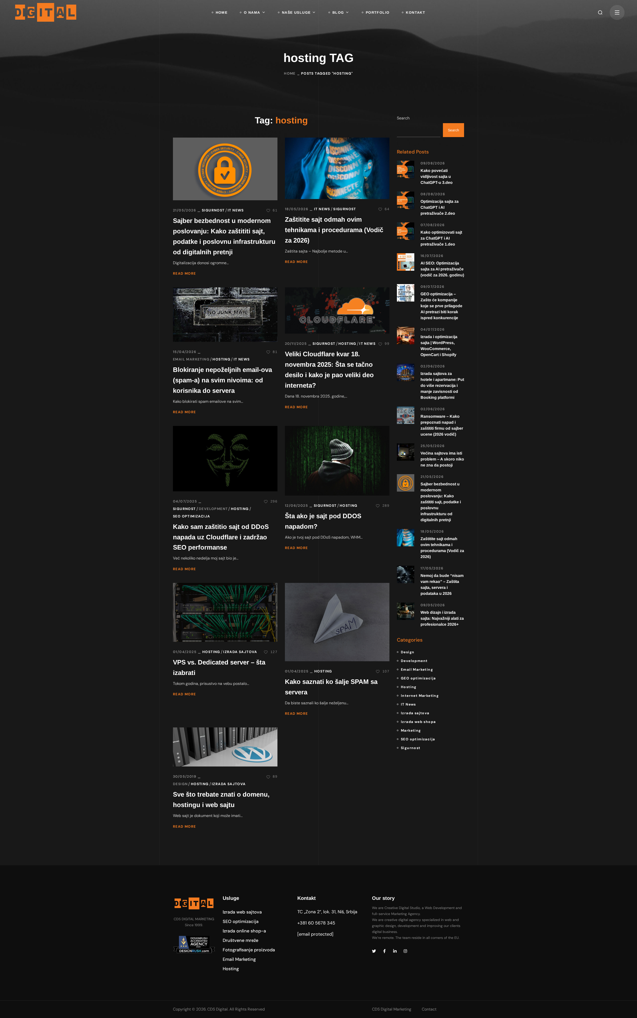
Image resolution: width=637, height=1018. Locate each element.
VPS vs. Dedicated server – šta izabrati (219, 667)
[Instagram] (405, 951)
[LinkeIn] (395, 951)
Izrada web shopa (418, 721)
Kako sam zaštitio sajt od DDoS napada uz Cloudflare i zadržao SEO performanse (221, 537)
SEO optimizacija (191, 516)
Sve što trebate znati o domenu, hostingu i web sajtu (221, 800)
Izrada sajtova (240, 652)
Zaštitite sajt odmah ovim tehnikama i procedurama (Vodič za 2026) (334, 230)
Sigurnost (213, 210)
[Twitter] (374, 951)
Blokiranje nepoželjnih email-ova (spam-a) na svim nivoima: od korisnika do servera (222, 380)
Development (213, 509)
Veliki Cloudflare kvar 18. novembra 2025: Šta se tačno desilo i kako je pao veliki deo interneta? (329, 369)
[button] (600, 12)
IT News (236, 210)
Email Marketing (191, 359)
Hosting (221, 359)
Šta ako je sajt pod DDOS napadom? (323, 521)
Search (403, 118)
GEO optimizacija (418, 678)
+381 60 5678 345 (316, 923)
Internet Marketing (420, 695)
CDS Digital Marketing (391, 1009)
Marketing (411, 730)
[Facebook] (384, 951)
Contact (429, 1009)
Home (290, 73)
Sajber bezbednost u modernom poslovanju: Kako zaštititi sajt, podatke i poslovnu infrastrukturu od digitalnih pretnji (224, 236)
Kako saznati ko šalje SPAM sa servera (331, 687)
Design (180, 784)
